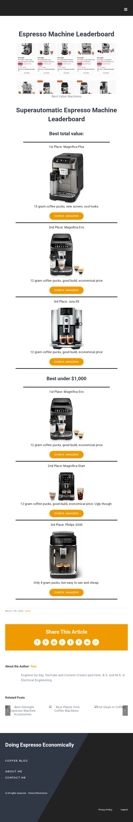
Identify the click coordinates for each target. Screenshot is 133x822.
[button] (7, 710)
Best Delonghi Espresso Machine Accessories (23, 711)
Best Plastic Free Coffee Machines (66, 709)
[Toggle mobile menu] (126, 9)
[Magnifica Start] (66, 473)
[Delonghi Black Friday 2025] (66, 44)
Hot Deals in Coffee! (110, 707)
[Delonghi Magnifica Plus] (66, 154)
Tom (33, 666)
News (28, 611)
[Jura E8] (66, 309)
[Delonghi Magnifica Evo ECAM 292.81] (66, 235)
